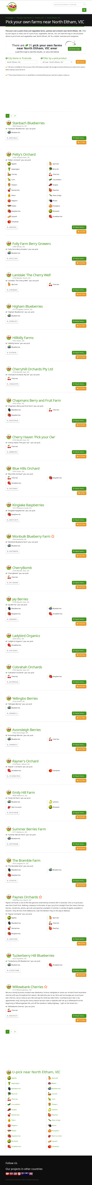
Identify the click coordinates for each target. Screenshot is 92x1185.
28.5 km (82, 556)
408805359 (13, 452)
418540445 (13, 290)
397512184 (13, 258)
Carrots (54, 1094)
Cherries (14, 1099)
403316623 (13, 138)
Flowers (55, 1104)
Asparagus (15, 1083)
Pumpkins (55, 1131)
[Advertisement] (46, 93)
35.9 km (82, 780)
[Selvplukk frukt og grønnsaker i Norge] (11, 1174)
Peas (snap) (56, 1120)
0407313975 (13, 520)
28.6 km (82, 624)
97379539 (12, 353)
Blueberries (56, 1088)
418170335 (13, 650)
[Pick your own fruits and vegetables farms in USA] (15, 1174)
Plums (54, 1125)
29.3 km (82, 686)
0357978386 (13, 844)
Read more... (80, 138)
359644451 (13, 619)
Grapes (14, 1110)
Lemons (55, 1110)
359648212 (13, 713)
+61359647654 (14, 776)
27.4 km (82, 388)
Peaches (55, 1115)
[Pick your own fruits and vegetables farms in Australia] (23, 1174)
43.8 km (82, 848)
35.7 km (82, 749)
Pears (13, 1120)
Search (81, 62)
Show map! (75, 49)
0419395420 (13, 682)
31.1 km (82, 718)
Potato (13, 1131)
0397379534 (13, 420)
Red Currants (57, 1136)
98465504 (12, 227)
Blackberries (16, 1088)
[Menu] (84, 10)
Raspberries (16, 1136)
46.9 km (82, 885)
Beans (54, 1083)
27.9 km (82, 456)
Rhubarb (14, 1141)
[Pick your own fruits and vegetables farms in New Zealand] (27, 1174)
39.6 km (82, 817)
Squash (54, 1141)
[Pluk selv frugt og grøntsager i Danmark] (7, 1174)
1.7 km (82, 142)
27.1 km (82, 326)
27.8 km (82, 425)
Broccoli (14, 1094)
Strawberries (16, 1146)
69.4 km (82, 975)
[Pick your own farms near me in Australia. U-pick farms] (13, 7)
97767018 (12, 881)
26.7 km (82, 294)
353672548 (13, 939)
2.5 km (82, 231)
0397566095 (13, 551)
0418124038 (13, 813)
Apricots (55, 1078)
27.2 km (82, 357)
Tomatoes (55, 1146)
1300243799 (13, 384)
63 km (82, 943)
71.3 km (82, 1020)
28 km (82, 493)
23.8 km (82, 263)
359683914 (13, 745)
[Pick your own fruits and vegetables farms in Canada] (19, 1174)
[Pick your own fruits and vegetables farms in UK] (31, 1174)
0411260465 (13, 583)
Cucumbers (15, 1104)
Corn (53, 1099)
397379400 (13, 488)
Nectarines (15, 1115)
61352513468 (14, 970)
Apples (14, 1078)
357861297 (13, 321)
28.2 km (82, 524)
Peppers (14, 1125)
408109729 (13, 1016)
